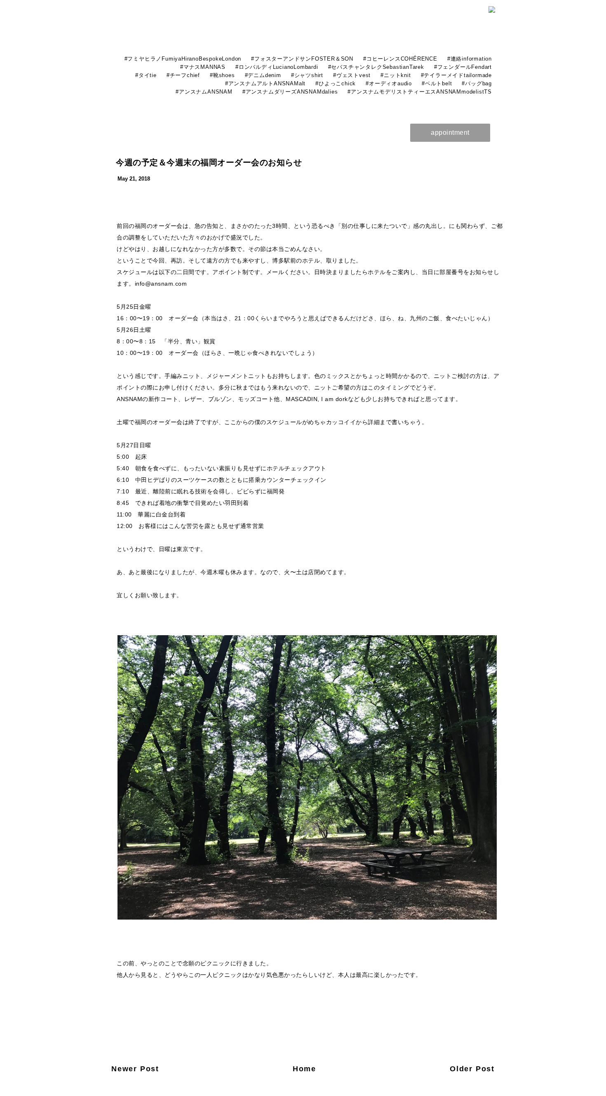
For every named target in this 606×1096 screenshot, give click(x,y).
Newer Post (135, 1069)
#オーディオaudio (389, 83)
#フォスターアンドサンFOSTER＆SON (302, 59)
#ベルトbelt (437, 83)
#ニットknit (396, 75)
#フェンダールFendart (463, 67)
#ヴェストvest (352, 75)
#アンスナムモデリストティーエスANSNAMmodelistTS (420, 92)
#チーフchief (183, 75)
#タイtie (146, 75)
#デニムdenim (263, 75)
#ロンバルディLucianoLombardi (276, 67)
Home (304, 1069)
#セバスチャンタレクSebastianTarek (376, 67)
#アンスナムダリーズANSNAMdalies (290, 92)
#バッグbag (477, 83)
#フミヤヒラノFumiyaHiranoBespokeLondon (183, 59)
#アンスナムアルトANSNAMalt (265, 83)
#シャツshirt (307, 75)
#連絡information (469, 59)
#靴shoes (222, 75)
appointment (450, 132)
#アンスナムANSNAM (204, 92)
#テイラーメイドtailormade (456, 75)
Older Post (472, 1069)
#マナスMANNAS (202, 67)
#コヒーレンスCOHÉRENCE (400, 59)
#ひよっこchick (335, 83)
